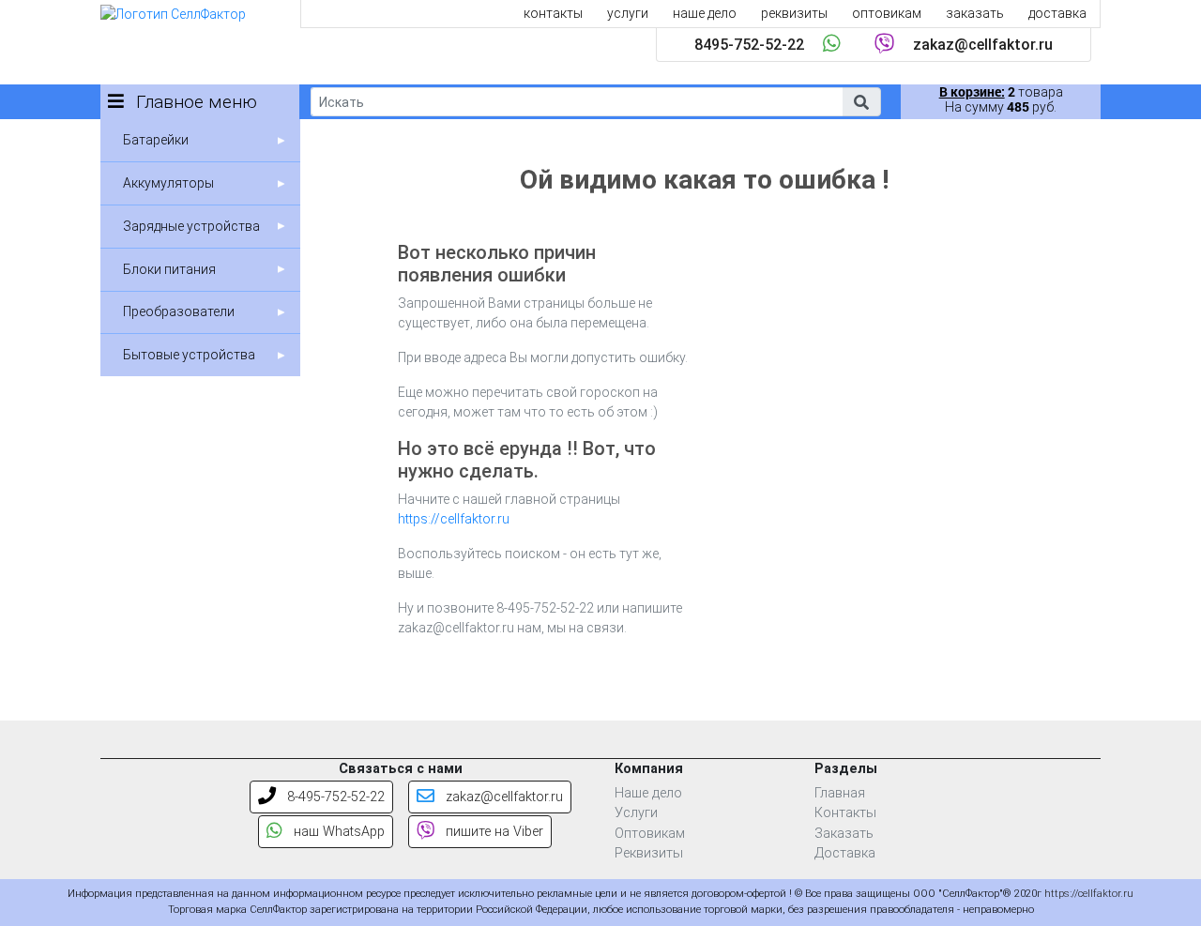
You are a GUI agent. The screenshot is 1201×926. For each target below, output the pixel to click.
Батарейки (156, 139)
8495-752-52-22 (749, 44)
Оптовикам (650, 834)
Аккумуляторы (168, 182)
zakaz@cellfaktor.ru (983, 44)
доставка (1057, 13)
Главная (839, 793)
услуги (627, 13)
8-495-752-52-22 (334, 797)
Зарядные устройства (191, 226)
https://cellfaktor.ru (453, 518)
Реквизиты (649, 853)
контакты (553, 13)
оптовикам (886, 13)
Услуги (636, 813)
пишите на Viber (492, 832)
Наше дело (648, 793)
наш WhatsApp (337, 832)
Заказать (844, 834)
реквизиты (794, 13)
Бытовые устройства (189, 354)
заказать (975, 13)
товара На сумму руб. (1001, 99)
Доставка (844, 853)
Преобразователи (179, 311)
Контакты (845, 813)
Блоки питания (169, 269)
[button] (861, 101)
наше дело (705, 13)
